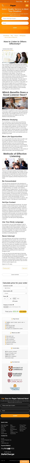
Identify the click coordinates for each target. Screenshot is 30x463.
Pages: (5, 296)
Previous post (6, 268)
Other (12, 50)
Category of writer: (8, 304)
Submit (15, 27)
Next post (24, 268)
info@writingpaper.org (6, 439)
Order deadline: (7, 291)
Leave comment (15, 274)
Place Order (19, 1)
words (15, 301)
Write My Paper (5, 425)
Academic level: (7, 285)
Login (27, 1)
